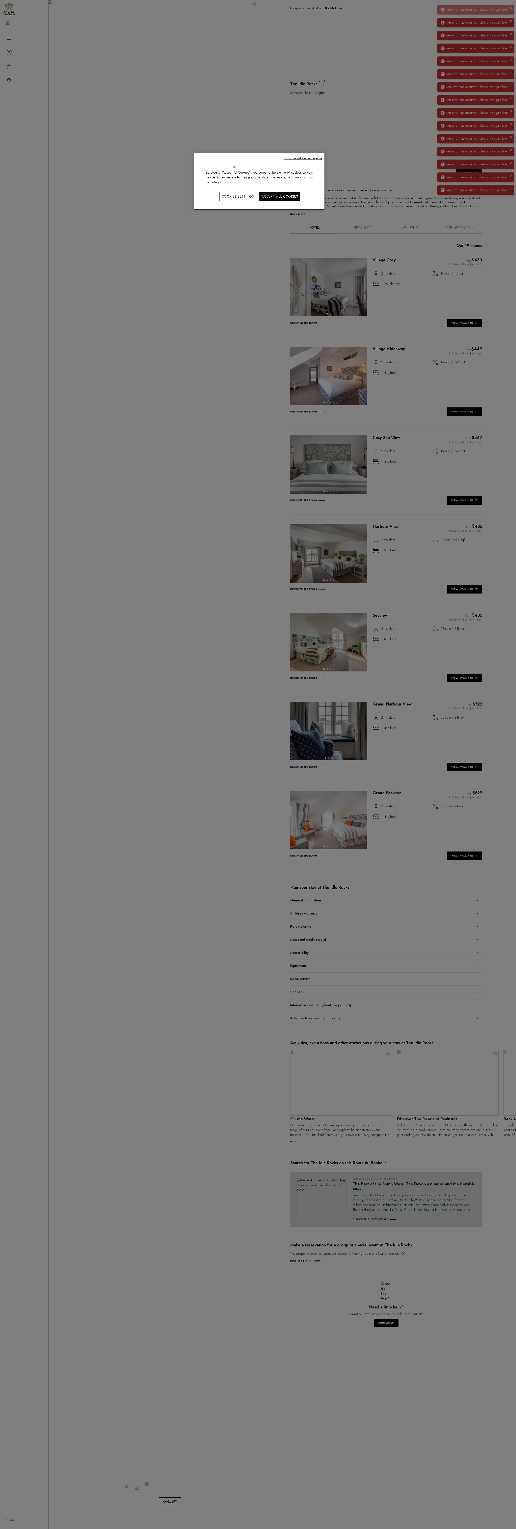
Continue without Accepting (303, 158)
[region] (259, 181)
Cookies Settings (238, 196)
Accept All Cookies (280, 196)
